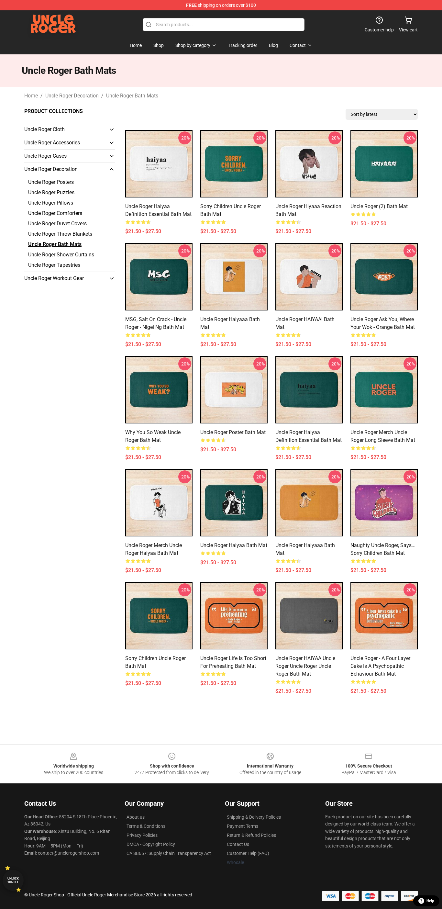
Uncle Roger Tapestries (54, 265)
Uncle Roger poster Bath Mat (233, 432)
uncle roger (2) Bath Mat (379, 206)
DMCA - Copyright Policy (151, 844)
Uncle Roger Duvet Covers (57, 223)
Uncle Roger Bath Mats (132, 96)
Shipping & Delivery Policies (254, 817)
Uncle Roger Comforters (55, 213)
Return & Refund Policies (251, 835)
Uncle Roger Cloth (44, 129)
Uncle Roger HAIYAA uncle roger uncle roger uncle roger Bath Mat (305, 666)
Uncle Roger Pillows (50, 203)
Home (31, 96)
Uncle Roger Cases (45, 156)
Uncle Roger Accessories (52, 143)
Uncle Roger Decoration (72, 96)
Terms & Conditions (146, 826)
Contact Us (238, 844)
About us (136, 817)
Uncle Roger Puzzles (51, 192)
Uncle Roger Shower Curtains (61, 255)
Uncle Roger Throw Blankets (60, 234)
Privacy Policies (142, 835)
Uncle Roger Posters (51, 182)
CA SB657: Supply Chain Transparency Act (169, 853)
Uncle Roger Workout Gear (54, 278)
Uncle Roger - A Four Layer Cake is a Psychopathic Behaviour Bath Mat (380, 666)
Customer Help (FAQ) (248, 853)
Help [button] (430, 901)
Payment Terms (242, 826)
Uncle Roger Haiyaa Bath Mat (233, 545)
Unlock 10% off (13, 880)
